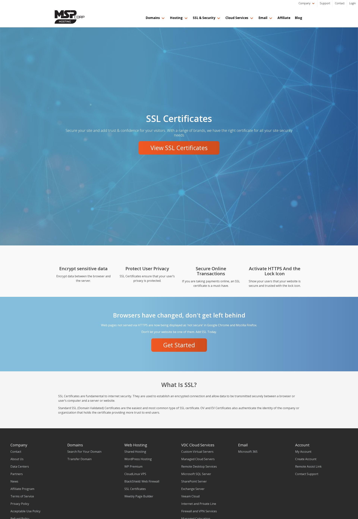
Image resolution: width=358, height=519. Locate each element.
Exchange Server (193, 489)
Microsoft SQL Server (196, 474)
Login (352, 3)
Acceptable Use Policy (25, 511)
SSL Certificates (135, 489)
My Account (303, 452)
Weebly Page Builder (138, 496)
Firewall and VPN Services (199, 511)
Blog (298, 18)
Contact (340, 3)
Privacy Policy (19, 504)
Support (325, 3)
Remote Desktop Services (199, 466)
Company (304, 3)
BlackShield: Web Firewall (141, 481)
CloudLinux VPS (135, 474)
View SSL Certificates (179, 148)
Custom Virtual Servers (197, 452)
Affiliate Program (22, 489)
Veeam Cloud (190, 496)
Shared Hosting (135, 452)
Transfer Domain (79, 459)
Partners (16, 474)
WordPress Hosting (138, 459)
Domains (153, 18)
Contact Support (306, 474)
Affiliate (283, 18)
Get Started (179, 345)
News (14, 481)
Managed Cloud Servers (198, 459)
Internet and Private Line (198, 504)
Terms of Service (22, 496)
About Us (16, 459)
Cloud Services (236, 18)
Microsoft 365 (247, 452)
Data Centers (19, 466)
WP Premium (133, 466)
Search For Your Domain (84, 452)
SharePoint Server (194, 481)
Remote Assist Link (308, 466)
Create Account (305, 459)
